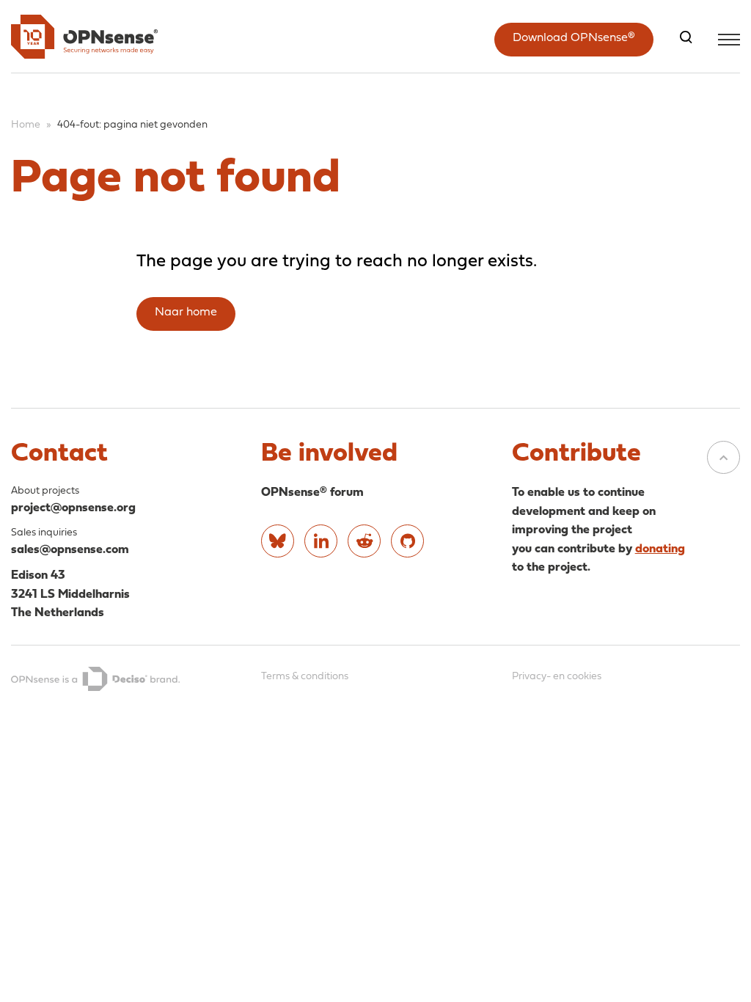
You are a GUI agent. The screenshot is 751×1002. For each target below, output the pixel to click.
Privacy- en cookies (556, 676)
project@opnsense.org (73, 508)
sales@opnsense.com (70, 550)
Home (25, 125)
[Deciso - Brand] (95, 679)
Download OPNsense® (574, 38)
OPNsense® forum (312, 492)
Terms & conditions (304, 676)
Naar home (186, 312)
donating (660, 549)
